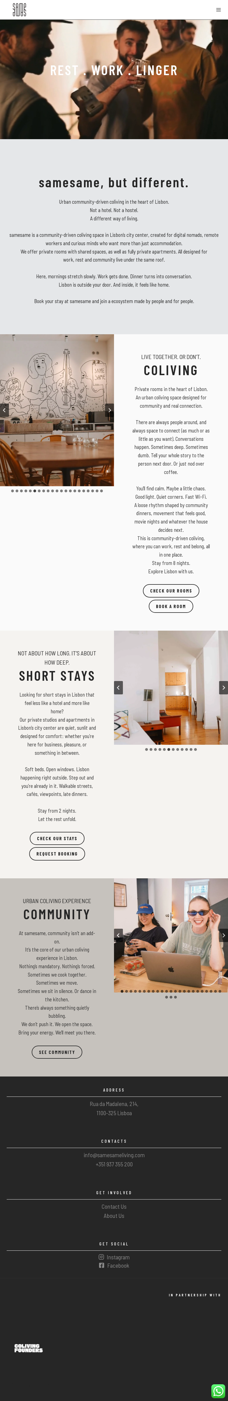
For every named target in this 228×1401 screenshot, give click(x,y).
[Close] (147, 658)
